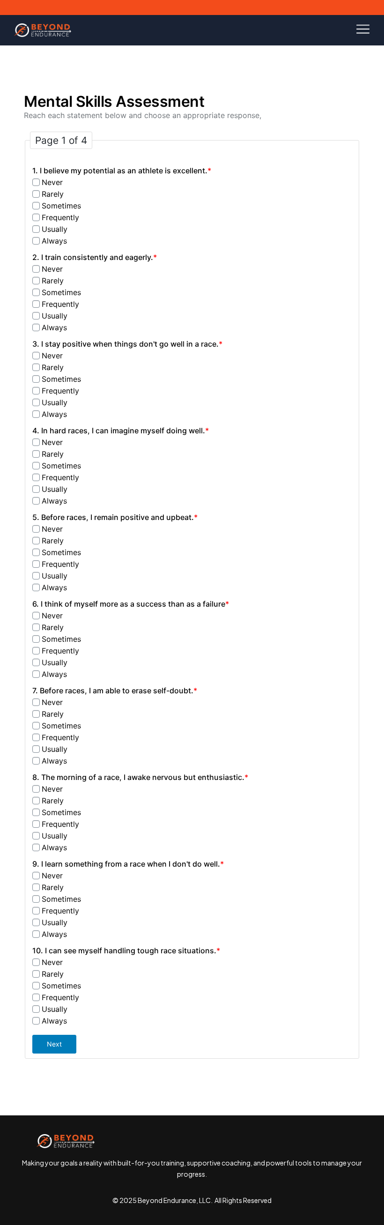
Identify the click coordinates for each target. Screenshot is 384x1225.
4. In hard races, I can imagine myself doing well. (120, 430)
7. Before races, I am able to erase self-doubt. (114, 690)
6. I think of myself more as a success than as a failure (130, 604)
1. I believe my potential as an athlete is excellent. (121, 170)
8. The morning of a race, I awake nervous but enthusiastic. (140, 777)
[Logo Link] (42, 30)
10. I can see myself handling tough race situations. (126, 950)
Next (54, 1044)
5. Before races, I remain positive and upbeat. (115, 517)
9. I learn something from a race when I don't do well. (128, 864)
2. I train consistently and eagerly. (94, 257)
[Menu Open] (225, 29)
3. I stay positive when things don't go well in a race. (127, 344)
